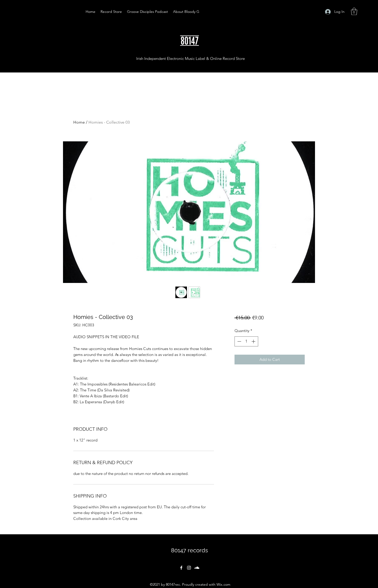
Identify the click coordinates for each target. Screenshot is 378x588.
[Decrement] (238, 341)
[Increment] (253, 341)
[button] (354, 11)
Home (79, 122)
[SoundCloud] (196, 567)
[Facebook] (181, 567)
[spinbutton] (246, 341)
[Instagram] (189, 567)
